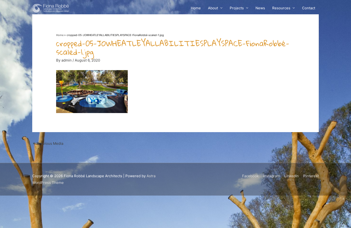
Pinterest (311, 176)
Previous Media (48, 143)
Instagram (271, 176)
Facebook (250, 176)
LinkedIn (291, 176)
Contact (308, 8)
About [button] (213, 8)
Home (196, 8)
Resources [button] (281, 8)
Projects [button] (237, 8)
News (260, 8)
